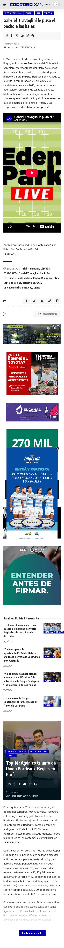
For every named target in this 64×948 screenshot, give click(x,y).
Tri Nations (29, 282)
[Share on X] (17, 35)
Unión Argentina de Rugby (17, 287)
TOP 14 (11, 756)
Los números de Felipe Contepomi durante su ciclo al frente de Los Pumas (20, 701)
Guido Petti (46, 273)
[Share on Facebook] (11, 35)
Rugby (36, 278)
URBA (36, 287)
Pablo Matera (24, 278)
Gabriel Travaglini (29, 273)
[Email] (22, 35)
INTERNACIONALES (17, 752)
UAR (38, 13)
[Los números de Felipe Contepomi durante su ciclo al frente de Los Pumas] (52, 701)
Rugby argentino (50, 278)
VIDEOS (48, 13)
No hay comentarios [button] (48, 314)
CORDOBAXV (10, 273)
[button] (6, 4)
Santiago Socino (12, 282)
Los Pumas (9, 278)
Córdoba (45, 268)
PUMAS (29, 13)
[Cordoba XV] (24, 4)
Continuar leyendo (32, 933)
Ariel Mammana (30, 268)
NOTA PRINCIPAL (13, 13)
